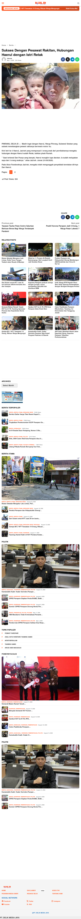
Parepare (26, 533)
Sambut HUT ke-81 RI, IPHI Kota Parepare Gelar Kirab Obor (39, 308)
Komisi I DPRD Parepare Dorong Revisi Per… (26, 606)
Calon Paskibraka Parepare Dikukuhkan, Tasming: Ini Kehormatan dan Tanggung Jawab (65, 310)
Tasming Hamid (10, 644)
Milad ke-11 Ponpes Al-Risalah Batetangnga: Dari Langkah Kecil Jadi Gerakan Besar (40, 260)
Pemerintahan (25, 589)
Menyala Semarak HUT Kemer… (21, 711)
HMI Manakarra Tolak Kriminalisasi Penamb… (26, 615)
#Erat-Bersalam (11, 640)
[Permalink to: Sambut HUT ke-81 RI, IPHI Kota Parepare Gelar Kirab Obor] (40, 298)
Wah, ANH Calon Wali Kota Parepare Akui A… (26, 438)
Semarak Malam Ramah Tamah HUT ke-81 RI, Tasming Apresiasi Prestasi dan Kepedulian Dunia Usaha (13, 310)
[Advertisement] (40, 27)
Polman (29, 612)
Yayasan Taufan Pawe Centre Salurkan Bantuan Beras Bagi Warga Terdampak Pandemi (18, 227)
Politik (25, 436)
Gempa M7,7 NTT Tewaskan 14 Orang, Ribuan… (26, 527)
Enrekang (17, 725)
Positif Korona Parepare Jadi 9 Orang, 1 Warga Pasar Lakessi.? (62, 226)
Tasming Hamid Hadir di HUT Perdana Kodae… (26, 535)
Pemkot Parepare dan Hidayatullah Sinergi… (25, 510)
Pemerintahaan (9, 654)
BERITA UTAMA (18, 412)
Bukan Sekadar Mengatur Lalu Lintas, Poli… (18, 503)
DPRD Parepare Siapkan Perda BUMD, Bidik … (26, 598)
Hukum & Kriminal (29, 444)
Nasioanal (10, 589)
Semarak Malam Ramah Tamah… (14, 704)
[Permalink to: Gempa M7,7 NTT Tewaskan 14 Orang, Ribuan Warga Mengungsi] (14, 323)
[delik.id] (40, 3)
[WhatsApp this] (77, 59)
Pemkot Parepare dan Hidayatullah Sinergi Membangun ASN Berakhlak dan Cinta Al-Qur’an (67, 261)
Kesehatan (17, 428)
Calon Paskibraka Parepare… (20, 727)
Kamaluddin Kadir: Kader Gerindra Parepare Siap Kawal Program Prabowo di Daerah (39, 333)
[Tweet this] (68, 59)
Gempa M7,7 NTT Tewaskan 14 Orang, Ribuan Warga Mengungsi (14, 332)
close (42, 891)
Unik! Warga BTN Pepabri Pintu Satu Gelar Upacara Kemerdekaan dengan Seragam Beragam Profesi (67, 284)
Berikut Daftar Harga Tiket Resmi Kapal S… (25, 414)
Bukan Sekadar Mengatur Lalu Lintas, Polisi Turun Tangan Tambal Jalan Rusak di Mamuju (13, 260)
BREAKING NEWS (28, 412)
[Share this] (63, 59)
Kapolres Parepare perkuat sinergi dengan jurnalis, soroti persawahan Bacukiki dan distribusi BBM (40, 285)
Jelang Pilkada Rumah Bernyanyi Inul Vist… (25, 447)
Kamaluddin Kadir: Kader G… (20, 735)
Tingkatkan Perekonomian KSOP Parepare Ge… (26, 422)
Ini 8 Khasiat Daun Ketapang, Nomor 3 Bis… (25, 430)
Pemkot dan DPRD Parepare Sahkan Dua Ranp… (27, 623)
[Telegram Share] (72, 59)
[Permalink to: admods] (4, 59)
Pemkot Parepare (11, 633)
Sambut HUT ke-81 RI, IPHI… (19, 719)
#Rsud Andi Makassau (13, 648)
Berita (11, 412)
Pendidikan (17, 612)
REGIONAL (37, 524)
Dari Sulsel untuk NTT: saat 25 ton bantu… (24, 518)
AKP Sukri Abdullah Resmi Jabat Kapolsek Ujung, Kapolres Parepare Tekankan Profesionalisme (66, 334)
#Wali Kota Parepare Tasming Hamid (18, 637)
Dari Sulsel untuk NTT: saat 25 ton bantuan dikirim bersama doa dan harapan (14, 284)
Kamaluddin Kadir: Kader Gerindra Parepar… (18, 592)
